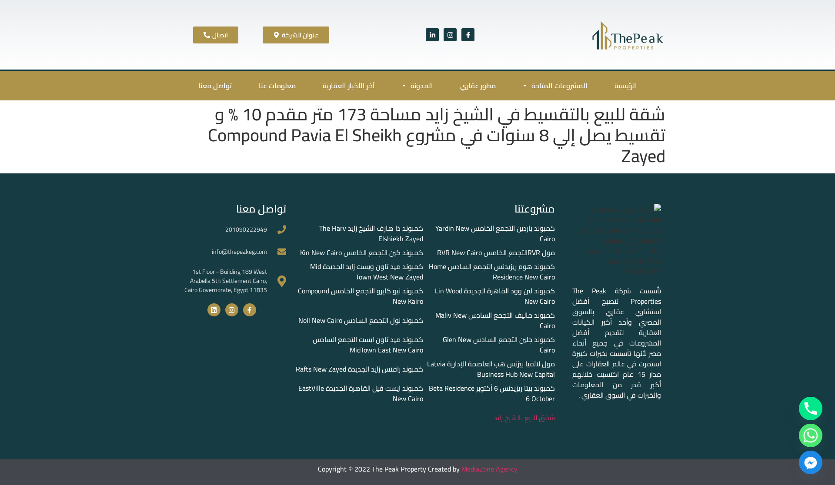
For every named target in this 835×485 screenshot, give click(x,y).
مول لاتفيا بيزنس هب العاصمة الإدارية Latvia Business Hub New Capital (491, 369)
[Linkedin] (213, 309)
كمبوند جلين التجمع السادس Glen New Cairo (499, 344)
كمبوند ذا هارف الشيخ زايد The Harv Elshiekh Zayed (371, 233)
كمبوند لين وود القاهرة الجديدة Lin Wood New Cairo (495, 296)
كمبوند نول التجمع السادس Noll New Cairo (360, 320)
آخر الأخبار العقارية (349, 85)
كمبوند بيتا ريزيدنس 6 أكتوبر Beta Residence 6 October (492, 393)
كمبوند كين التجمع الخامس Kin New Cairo (361, 252)
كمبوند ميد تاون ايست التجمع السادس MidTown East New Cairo (368, 344)
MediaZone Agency (489, 468)
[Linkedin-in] (432, 34)
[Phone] (810, 408)
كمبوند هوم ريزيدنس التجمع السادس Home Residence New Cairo (492, 271)
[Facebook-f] (467, 34)
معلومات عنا (277, 85)
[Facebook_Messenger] (810, 462)
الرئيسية (626, 85)
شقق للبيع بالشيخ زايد (524, 417)
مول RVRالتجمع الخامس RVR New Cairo (496, 252)
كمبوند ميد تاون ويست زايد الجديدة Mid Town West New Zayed (366, 271)
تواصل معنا (215, 85)
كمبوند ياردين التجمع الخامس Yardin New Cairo (495, 233)
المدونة (422, 85)
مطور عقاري (478, 85)
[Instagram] (450, 34)
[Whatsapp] (810, 435)
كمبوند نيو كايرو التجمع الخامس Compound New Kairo (360, 296)
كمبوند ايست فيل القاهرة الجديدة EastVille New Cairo (360, 393)
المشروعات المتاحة (559, 85)
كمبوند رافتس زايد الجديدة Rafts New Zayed (359, 368)
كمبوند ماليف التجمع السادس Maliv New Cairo (495, 320)
